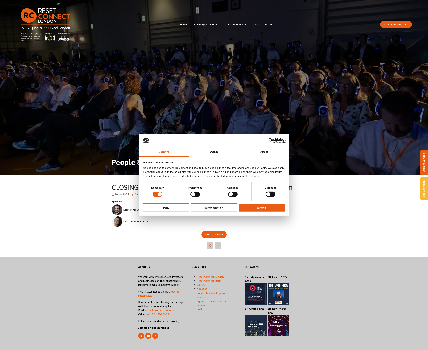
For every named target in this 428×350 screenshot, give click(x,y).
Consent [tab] (164, 151)
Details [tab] (214, 151)
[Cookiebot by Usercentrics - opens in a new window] (271, 140)
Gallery (201, 284)
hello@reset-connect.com (163, 310)
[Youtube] (148, 336)
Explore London (423, 162)
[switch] (195, 194)
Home (184, 24)
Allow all (262, 207)
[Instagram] (155, 336)
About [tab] (264, 151)
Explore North (423, 188)
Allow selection (214, 207)
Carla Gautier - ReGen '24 (136, 221)
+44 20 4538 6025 (158, 314)
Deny (166, 207)
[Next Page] (218, 245)
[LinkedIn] (141, 336)
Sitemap (201, 305)
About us (202, 288)
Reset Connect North (209, 280)
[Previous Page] (210, 245)
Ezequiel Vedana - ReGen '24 (137, 209)
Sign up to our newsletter (211, 301)
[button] (396, 24)
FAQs (200, 309)
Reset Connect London (210, 276)
